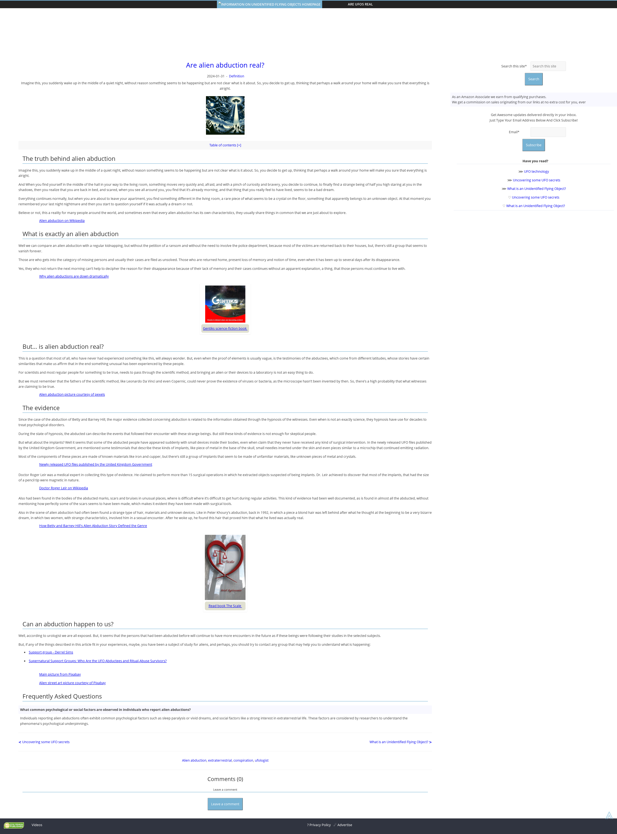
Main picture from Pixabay (60, 674)
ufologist (261, 760)
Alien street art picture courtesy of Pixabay (72, 683)
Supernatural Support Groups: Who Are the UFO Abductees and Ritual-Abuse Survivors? (98, 661)
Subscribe (533, 145)
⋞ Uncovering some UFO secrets (44, 742)
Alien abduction (194, 760)
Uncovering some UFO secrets (536, 180)
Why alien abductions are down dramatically (74, 276)
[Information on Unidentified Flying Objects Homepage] (269, 4)
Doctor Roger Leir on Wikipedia (63, 488)
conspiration (243, 760)
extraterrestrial (220, 760)
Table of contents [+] (225, 145)
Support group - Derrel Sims (51, 652)
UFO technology (536, 171)
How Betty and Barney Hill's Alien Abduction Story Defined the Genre (93, 525)
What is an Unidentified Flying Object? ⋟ (401, 742)
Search (533, 79)
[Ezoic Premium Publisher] (14, 827)
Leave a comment (225, 804)
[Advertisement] (308, 33)
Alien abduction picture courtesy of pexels (72, 394)
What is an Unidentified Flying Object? (536, 188)
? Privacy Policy (319, 825)
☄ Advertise (343, 825)
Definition (236, 76)
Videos (37, 825)
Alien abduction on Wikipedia (62, 220)
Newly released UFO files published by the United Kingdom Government (95, 464)
